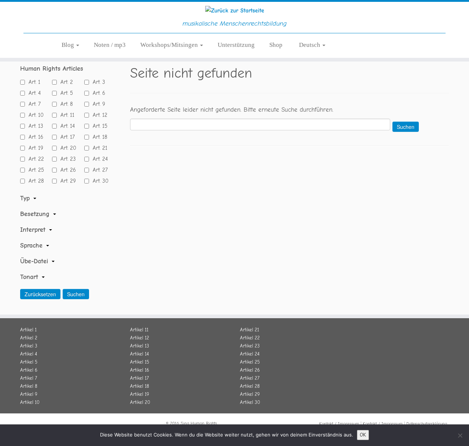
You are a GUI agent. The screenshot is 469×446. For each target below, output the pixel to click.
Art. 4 (33, 93)
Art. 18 (98, 137)
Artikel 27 (249, 378)
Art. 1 (32, 82)
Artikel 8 (28, 386)
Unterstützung (236, 44)
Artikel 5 (28, 362)
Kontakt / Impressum (339, 423)
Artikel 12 (139, 338)
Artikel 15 (139, 362)
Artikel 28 (250, 386)
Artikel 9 (28, 394)
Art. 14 (66, 126)
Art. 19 (34, 148)
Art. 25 (34, 170)
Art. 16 (34, 137)
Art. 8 (65, 104)
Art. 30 (98, 181)
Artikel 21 (249, 329)
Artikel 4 (28, 354)
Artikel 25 (250, 362)
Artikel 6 (28, 370)
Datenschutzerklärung (426, 423)
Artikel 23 (250, 346)
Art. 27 (98, 170)
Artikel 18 (139, 386)
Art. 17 (66, 137)
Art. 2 (65, 82)
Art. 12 (98, 115)
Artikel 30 (250, 402)
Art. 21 (98, 148)
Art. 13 (34, 126)
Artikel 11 (139, 329)
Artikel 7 (28, 378)
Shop (275, 44)
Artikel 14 (139, 354)
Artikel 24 (249, 354)
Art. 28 (34, 181)
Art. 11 (65, 115)
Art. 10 (34, 115)
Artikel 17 (139, 378)
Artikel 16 (139, 370)
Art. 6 (97, 93)
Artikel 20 (140, 402)
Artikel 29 (250, 394)
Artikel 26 (250, 370)
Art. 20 (66, 148)
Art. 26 (66, 170)
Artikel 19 (139, 394)
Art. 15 (98, 126)
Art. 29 (66, 181)
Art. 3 (97, 82)
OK (363, 435)
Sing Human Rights (199, 423)
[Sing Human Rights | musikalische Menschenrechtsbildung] (234, 10)
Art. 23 (66, 159)
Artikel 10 (30, 402)
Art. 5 (65, 93)
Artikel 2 (28, 338)
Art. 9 (97, 104)
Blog (68, 44)
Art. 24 (98, 159)
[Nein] (460, 435)
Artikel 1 (28, 329)
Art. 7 (33, 104)
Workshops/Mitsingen (169, 44)
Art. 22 (34, 159)
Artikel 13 (139, 346)
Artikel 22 (250, 338)
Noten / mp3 (110, 44)
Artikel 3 (28, 346)
